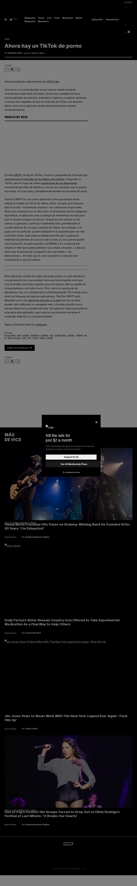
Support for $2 (71, 457)
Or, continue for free (71, 472)
